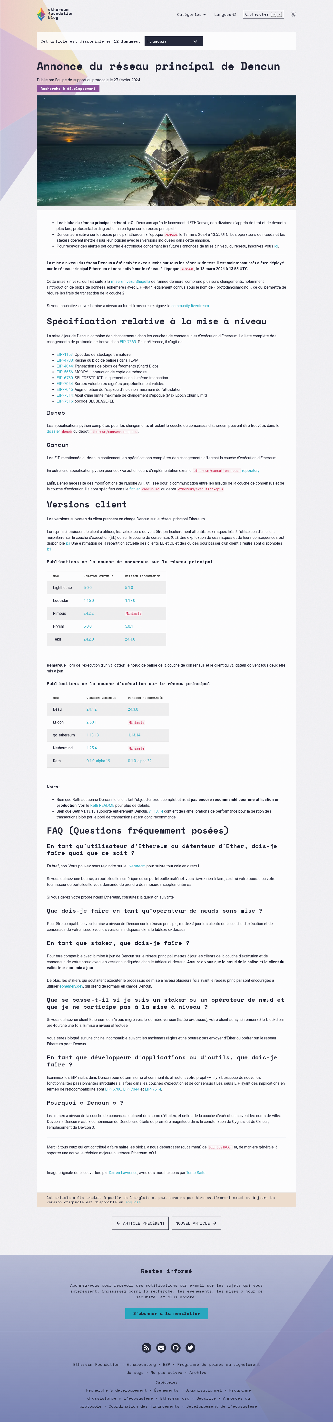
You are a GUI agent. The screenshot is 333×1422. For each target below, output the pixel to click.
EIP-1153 (65, 354)
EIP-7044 (65, 383)
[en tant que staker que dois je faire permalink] (44, 942)
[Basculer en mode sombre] (293, 14)
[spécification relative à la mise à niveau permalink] (44, 321)
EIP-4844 (65, 366)
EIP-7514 (65, 395)
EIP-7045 (65, 389)
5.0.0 (88, 587)
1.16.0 (89, 600)
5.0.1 (129, 626)
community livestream (190, 305)
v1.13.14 (156, 811)
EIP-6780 (65, 378)
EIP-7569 (128, 341)
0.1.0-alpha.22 (140, 761)
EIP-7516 (65, 401)
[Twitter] (190, 1348)
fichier (144, 489)
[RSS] (146, 1348)
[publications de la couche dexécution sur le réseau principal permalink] (44, 683)
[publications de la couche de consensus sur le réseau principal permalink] (44, 561)
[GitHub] (176, 1348)
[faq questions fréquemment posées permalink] (44, 830)
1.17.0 (130, 600)
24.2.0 (89, 639)
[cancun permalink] (44, 444)
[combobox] (148, 41)
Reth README (102, 805)
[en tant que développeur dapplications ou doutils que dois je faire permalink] (44, 1061)
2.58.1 (92, 722)
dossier (59, 431)
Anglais (133, 1201)
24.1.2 (92, 709)
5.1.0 (129, 587)
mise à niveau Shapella (130, 281)
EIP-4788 (65, 360)
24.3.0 (130, 639)
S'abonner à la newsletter (166, 1313)
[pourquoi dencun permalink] (44, 1102)
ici (276, 246)
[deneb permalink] (44, 412)
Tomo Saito (196, 1172)
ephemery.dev (71, 986)
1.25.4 (92, 748)
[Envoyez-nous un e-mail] (161, 1348)
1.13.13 (93, 735)
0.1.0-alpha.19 (98, 761)
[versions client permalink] (44, 504)
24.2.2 (89, 613)
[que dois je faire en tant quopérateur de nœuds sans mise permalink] (44, 910)
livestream (136, 866)
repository (226, 470)
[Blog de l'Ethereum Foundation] (55, 14)
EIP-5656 (65, 372)
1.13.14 (134, 735)
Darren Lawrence (123, 1172)
